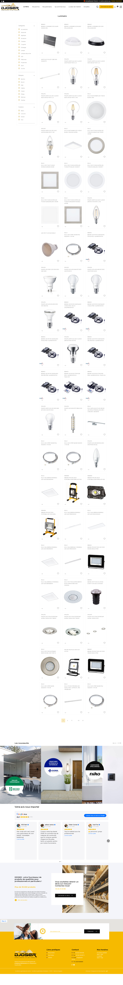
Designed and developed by (98, 971)
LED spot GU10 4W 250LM (48, 233)
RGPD (51, 971)
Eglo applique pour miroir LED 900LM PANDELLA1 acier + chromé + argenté (96, 410)
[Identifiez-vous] (115, 6)
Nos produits (51, 952)
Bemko (43, 24)
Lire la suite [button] (20, 839)
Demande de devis (106, 6)
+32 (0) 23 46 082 (60, 889)
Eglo (89, 93)
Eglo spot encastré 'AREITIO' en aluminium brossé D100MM (73, 583)
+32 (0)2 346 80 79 (80, 955)
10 (78, 720)
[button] (14, 840)
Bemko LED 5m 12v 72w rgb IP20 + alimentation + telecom (72, 375)
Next (119, 742)
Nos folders (51, 955)
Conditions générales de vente (23, 971)
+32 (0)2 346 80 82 (79, 952)
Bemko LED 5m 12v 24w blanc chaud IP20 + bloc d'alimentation (72, 305)
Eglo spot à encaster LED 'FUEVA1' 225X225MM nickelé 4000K (72, 201)
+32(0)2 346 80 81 (116, 1)
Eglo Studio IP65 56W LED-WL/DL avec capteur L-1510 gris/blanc (72, 687)
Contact (50, 957)
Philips (66, 59)
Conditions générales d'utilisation (40, 971)
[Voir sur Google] (18, 825)
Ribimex (66, 475)
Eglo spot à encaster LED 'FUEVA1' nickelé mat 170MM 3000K (96, 132)
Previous (114, 742)
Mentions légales (57, 971)
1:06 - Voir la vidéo (22, 900)
